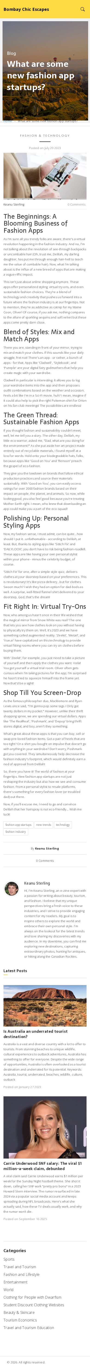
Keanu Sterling (13, 204)
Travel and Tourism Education (28, 1327)
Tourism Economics (20, 1320)
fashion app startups (18, 825)
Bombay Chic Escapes (26, 9)
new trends (43, 825)
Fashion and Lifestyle (21, 1274)
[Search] (82, 9)
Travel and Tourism (19, 1266)
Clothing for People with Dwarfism (32, 1297)
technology (63, 825)
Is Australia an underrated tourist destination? (35, 1034)
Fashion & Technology (45, 135)
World (8, 1289)
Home (7, 121)
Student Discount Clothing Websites (33, 1304)
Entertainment (15, 1282)
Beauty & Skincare (19, 1312)
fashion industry (16, 832)
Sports (9, 1259)
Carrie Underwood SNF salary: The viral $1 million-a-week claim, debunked (42, 1166)
